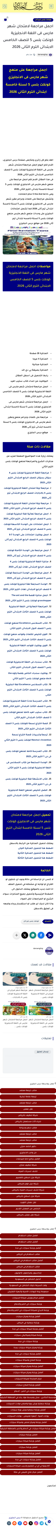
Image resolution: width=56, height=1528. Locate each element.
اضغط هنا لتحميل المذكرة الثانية (35, 853)
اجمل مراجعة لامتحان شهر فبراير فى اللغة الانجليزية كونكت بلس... (41, 994)
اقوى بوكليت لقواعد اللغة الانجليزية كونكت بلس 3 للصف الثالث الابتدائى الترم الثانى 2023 (29, 651)
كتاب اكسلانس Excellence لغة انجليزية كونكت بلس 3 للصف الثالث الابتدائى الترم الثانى (28, 689)
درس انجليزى (15, 1518)
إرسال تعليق (42, 1052)
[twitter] (31, 1523)
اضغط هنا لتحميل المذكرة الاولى (35, 848)
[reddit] (14, 1523)
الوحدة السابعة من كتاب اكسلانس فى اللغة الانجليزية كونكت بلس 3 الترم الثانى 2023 (28, 767)
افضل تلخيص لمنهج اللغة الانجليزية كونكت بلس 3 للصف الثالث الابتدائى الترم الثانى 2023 (29, 795)
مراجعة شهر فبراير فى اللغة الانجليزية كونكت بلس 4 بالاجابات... (17, 994)
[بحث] (5, 6)
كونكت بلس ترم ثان (43, 20)
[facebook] (20, 1523)
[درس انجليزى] (28, 6)
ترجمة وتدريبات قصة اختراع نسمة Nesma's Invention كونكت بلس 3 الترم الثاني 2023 (27, 740)
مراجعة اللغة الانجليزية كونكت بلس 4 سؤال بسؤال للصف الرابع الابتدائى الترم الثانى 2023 (29, 478)
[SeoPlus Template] (45, 1518)
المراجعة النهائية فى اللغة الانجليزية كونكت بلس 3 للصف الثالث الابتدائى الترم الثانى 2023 (29, 612)
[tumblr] (9, 1523)
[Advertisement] (28, 130)
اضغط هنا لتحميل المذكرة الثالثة (35, 858)
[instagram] (36, 1523)
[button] (41, 935)
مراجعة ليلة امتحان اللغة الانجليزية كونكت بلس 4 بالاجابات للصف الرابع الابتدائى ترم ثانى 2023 (27, 493)
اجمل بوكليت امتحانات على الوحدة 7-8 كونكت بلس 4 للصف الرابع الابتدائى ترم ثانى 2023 (28, 540)
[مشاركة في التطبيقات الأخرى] (16, 935)
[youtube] (25, 1523)
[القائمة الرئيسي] (51, 6)
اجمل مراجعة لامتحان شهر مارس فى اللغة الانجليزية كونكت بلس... (41, 1023)
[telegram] (42, 1523)
